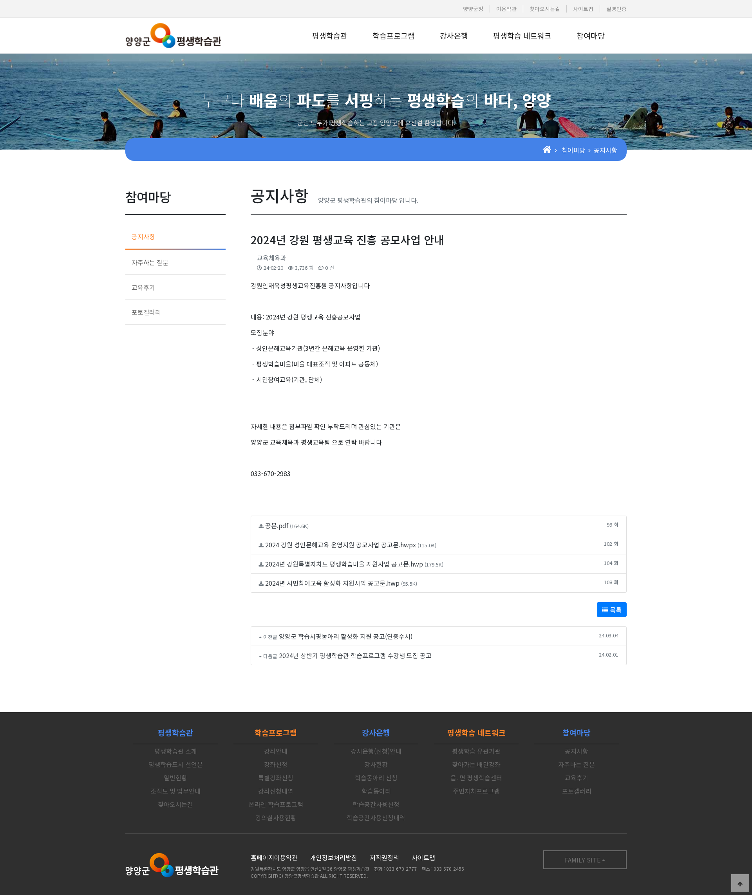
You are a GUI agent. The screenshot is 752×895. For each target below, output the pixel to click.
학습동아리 (376, 791)
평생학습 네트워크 (522, 35)
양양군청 (473, 9)
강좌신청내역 (275, 791)
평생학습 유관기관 (476, 751)
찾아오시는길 (545, 9)
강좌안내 (275, 751)
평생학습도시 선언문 (175, 764)
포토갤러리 (146, 312)
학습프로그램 (393, 35)
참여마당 (591, 35)
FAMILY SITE (582, 859)
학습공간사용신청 (376, 804)
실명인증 (616, 9)
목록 (615, 609)
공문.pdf (276, 525)
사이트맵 (583, 9)
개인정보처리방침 (333, 857)
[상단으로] (740, 883)
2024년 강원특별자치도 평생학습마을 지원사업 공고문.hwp (344, 563)
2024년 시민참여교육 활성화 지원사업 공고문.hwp (332, 583)
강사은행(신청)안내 (376, 751)
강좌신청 (275, 764)
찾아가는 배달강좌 (476, 764)
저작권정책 (384, 857)
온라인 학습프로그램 (276, 804)
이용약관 (506, 9)
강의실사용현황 (275, 817)
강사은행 (454, 35)
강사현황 (376, 764)
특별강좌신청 (275, 777)
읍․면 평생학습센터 (476, 777)
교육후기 (143, 287)
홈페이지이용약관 (274, 857)
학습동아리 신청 (376, 777)
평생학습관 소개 (175, 751)
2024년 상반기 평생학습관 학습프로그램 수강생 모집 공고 (355, 655)
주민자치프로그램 (476, 791)
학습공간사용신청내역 (376, 817)
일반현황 (175, 777)
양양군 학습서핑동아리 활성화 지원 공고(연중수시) (345, 636)
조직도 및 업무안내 (175, 791)
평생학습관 (329, 35)
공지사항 (143, 236)
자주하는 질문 (150, 262)
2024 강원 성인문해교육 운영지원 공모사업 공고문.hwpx (340, 544)
